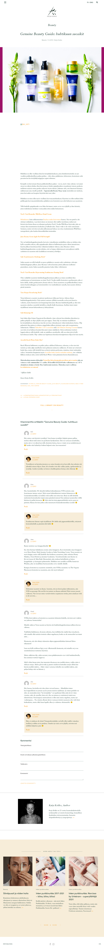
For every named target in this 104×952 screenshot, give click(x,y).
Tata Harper (35, 386)
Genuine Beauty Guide (43, 383)
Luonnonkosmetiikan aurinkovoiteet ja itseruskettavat (42, 395)
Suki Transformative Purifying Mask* (33, 257)
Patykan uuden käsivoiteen (52, 219)
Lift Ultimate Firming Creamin (67, 327)
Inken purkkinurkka (42, 889)
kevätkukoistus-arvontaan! (29, 367)
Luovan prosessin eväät (31, 397)
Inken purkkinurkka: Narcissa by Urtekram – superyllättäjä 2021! (83, 896)
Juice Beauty (56, 383)
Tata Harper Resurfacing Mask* (31, 292)
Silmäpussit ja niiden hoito (15, 893)
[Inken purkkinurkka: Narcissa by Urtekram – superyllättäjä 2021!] (83, 871)
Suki (29, 386)
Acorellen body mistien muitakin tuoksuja (58, 352)
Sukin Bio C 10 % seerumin (44, 327)
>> (73, 817)
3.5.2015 (33, 613)
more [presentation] (46, 925)
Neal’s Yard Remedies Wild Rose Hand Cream (36, 214)
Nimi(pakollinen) (26, 745)
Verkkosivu (24, 764)
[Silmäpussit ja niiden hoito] (17, 871)
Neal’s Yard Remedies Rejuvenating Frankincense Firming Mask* (42, 272)
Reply (26, 449)
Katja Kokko (52, 16)
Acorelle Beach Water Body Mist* (32, 340)
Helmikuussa (25, 219)
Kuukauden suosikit (68, 383)
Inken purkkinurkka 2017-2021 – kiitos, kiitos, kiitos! (50, 895)
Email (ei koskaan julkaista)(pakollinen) (33, 755)
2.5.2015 (33, 434)
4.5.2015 (35, 517)
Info (100, 944)
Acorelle (32, 383)
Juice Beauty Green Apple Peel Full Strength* (35, 237)
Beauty (52, 25)
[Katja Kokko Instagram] (53, 944)
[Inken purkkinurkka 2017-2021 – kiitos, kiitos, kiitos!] (50, 871)
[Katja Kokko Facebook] (50, 944)
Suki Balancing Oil (27, 313)
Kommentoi (24, 773)
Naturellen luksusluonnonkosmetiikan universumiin (60, 360)
